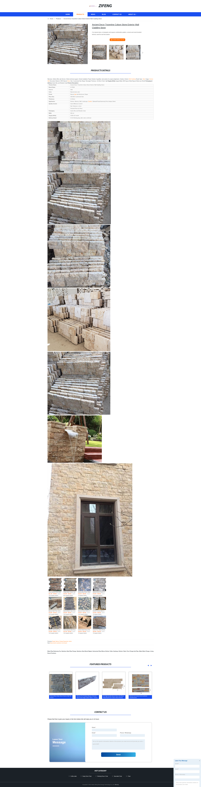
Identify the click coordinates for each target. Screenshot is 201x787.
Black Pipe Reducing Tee (54, 651)
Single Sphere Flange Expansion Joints (62, 641)
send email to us (118, 39)
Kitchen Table (109, 651)
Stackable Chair (118, 776)
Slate (144, 79)
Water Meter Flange (144, 651)
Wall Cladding (132, 79)
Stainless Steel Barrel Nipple (84, 651)
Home (68, 14)
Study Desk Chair (87, 776)
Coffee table (74, 776)
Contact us (117, 14)
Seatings (115, 651)
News (93, 14)
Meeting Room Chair (102, 776)
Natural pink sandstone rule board (58, 643)
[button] (90, 52)
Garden (90, 101)
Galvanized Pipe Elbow (98, 651)
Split (75, 94)
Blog (104, 14)
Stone (68, 81)
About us (131, 14)
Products (80, 14)
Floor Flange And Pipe (133, 651)
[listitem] (100, 52)
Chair (129, 776)
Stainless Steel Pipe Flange (68, 651)
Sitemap (117, 784)
